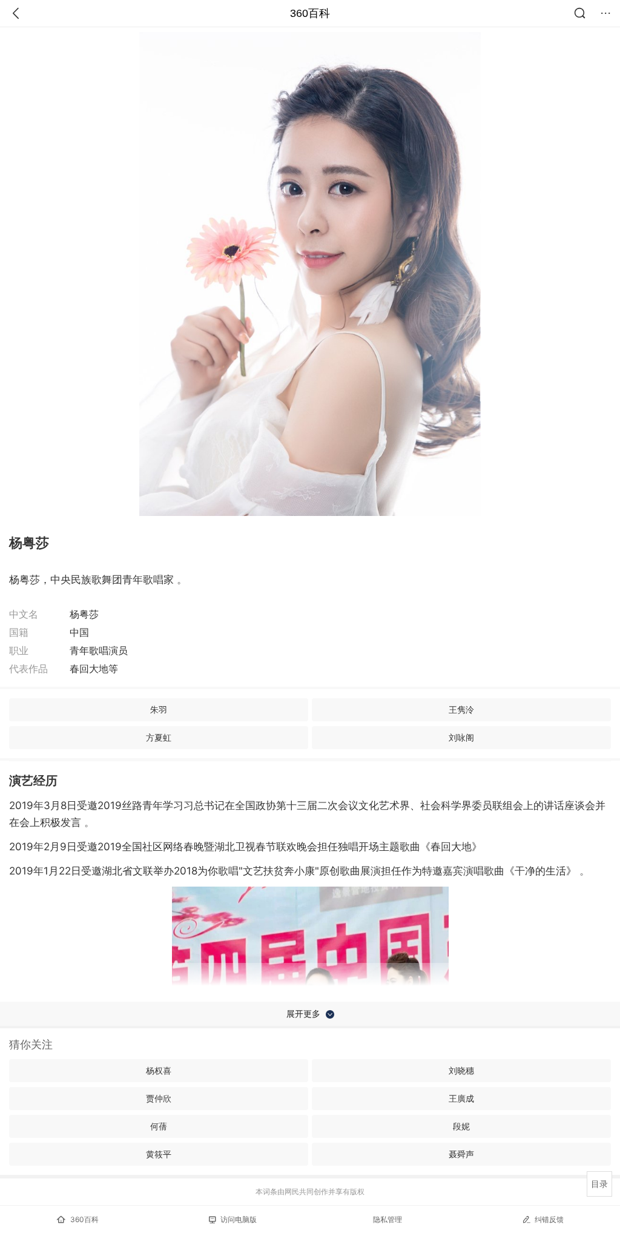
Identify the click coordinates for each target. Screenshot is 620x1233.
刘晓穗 (461, 1070)
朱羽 (158, 709)
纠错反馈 (549, 1219)
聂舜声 (461, 1154)
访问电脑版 (238, 1219)
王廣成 (461, 1098)
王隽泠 (461, 709)
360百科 (310, 13)
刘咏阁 (461, 737)
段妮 (461, 1126)
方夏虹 (158, 737)
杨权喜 (158, 1070)
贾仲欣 (158, 1098)
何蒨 (158, 1126)
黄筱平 (158, 1154)
